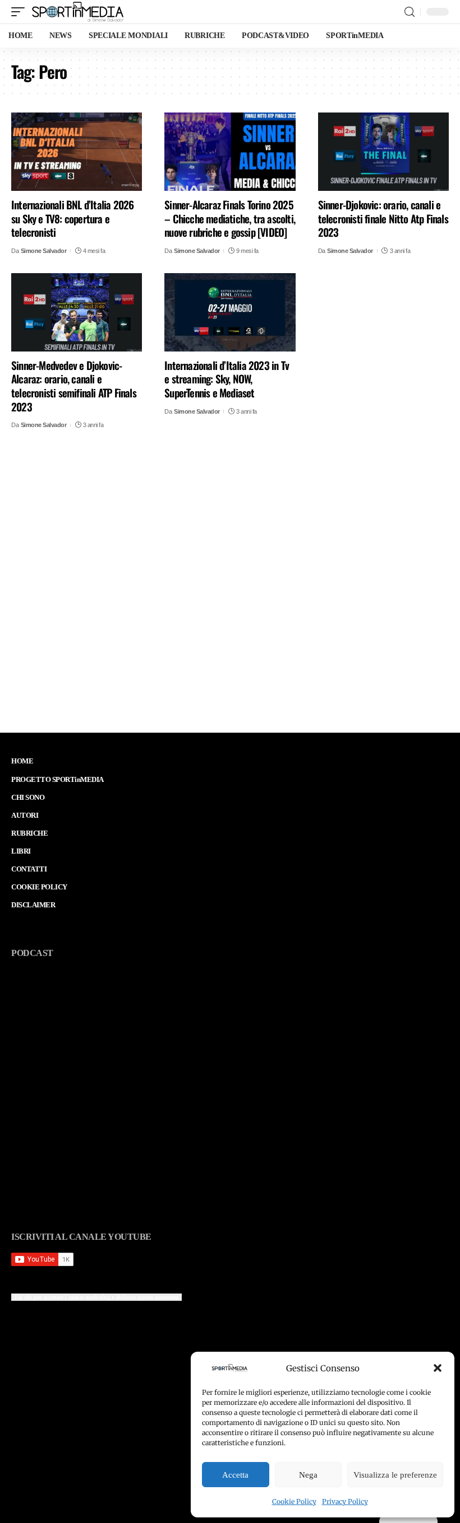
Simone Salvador (44, 250)
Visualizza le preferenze (395, 1474)
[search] (409, 12)
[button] (437, 1368)
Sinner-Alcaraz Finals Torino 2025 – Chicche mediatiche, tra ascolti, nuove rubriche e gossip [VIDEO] (229, 218)
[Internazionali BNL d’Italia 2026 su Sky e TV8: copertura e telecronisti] (76, 152)
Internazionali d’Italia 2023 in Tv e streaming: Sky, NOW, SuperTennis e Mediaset (226, 378)
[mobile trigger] (20, 12)
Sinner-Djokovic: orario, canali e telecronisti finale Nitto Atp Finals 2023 (383, 218)
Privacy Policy (345, 1501)
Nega (308, 1474)
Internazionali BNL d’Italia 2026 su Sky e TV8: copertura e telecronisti (72, 218)
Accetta (235, 1474)
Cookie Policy (294, 1501)
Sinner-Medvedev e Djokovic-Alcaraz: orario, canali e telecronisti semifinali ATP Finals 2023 (73, 385)
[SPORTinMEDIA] (77, 12)
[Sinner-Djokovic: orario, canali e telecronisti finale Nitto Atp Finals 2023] (383, 152)
